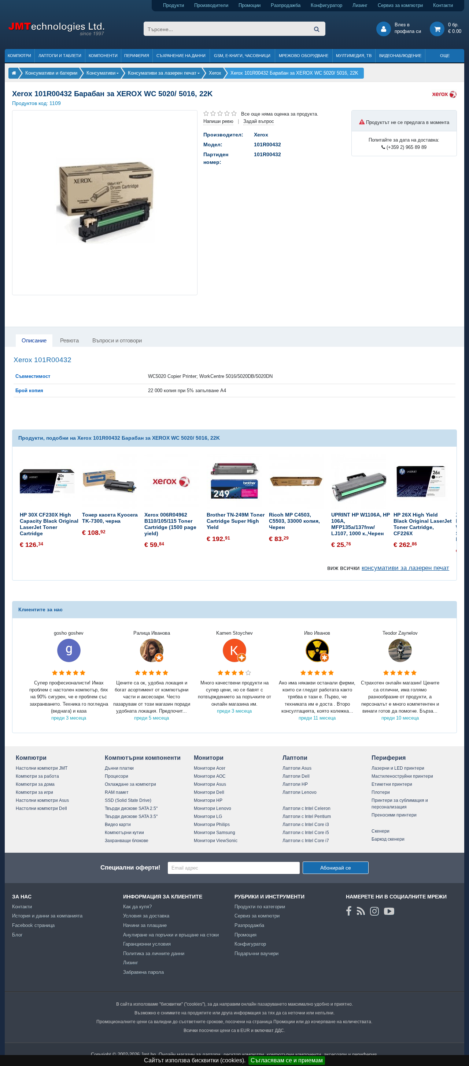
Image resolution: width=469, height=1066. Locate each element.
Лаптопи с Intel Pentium (306, 816)
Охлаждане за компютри (130, 784)
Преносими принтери (394, 815)
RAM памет (117, 792)
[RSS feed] (361, 911)
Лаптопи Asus (296, 768)
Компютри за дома (35, 784)
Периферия (136, 55)
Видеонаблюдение (400, 55)
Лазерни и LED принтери (398, 768)
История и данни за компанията (47, 916)
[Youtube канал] (389, 911)
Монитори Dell (209, 792)
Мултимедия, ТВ (354, 55)
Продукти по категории (259, 906)
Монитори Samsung (214, 832)
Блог (17, 935)
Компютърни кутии (124, 832)
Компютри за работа (37, 776)
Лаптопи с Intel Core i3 (305, 824)
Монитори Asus (210, 784)
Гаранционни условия (147, 944)
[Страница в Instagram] (374, 911)
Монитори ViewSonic (215, 840)
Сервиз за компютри (400, 5)
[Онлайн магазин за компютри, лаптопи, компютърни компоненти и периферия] (14, 73)
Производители (211, 5)
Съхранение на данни (181, 55)
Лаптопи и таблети (59, 55)
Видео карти (118, 824)
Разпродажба (285, 5)
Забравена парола (143, 972)
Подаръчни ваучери (256, 953)
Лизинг (360, 5)
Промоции (250, 5)
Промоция (245, 935)
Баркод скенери (388, 839)
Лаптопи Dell (296, 776)
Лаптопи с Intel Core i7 (305, 840)
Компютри (19, 55)
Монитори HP (208, 800)
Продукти (173, 5)
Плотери (381, 792)
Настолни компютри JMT (41, 768)
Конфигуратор (326, 5)
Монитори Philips (212, 824)
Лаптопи (294, 758)
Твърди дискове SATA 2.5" (131, 808)
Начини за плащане (145, 925)
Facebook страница (33, 925)
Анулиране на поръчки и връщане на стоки (171, 935)
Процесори (116, 776)
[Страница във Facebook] (349, 911)
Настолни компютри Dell (41, 808)
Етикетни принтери (392, 784)
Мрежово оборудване (303, 55)
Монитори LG (208, 816)
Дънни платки (119, 768)
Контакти (443, 5)
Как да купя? (137, 906)
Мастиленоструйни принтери (402, 776)
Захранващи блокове (126, 840)
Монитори (209, 758)
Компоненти (103, 55)
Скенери (380, 831)
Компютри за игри (34, 792)
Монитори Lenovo (212, 808)
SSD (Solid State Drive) (128, 800)
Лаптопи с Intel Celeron (306, 808)
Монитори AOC (210, 776)
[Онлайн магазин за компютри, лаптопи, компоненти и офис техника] (56, 34)
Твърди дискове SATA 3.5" (131, 816)
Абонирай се (335, 868)
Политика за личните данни (153, 953)
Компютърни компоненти (143, 758)
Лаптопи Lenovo (299, 792)
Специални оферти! (130, 867)
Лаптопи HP (295, 784)
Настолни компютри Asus (42, 800)
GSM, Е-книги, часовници (242, 55)
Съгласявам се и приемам (287, 1060)
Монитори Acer (209, 768)
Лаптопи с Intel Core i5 (305, 832)
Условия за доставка (146, 916)
